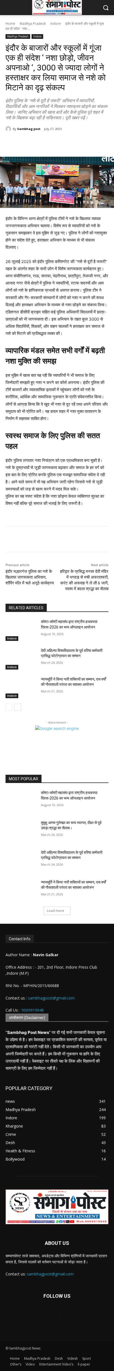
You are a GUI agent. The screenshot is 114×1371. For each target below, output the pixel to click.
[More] (80, 540)
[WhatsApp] (66, 142)
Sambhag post (28, 129)
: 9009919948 (32, 1010)
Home (10, 23)
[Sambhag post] (9, 129)
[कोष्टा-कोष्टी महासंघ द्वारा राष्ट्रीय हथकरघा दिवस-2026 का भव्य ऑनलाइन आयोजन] (21, 630)
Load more (55, 910)
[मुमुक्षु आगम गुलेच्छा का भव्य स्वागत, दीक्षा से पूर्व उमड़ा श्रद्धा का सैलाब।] (21, 831)
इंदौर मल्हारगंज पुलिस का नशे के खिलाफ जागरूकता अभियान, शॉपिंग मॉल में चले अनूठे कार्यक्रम (30, 577)
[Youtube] (90, 1316)
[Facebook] (28, 142)
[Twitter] (41, 142)
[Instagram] (46, 1316)
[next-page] (17, 707)
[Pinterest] (53, 142)
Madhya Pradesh (33, 23)
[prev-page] (9, 707)
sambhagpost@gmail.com (51, 998)
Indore (55, 23)
